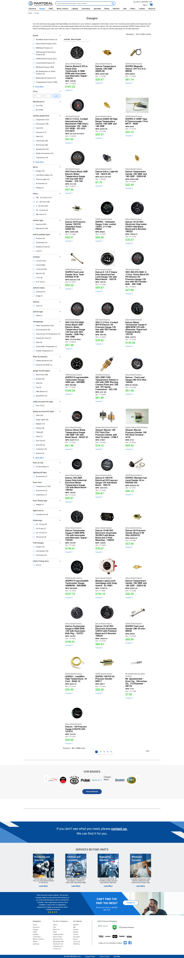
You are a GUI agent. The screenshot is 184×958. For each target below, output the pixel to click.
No (39, 110)
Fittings (39, 188)
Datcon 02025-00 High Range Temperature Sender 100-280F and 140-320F (106, 122)
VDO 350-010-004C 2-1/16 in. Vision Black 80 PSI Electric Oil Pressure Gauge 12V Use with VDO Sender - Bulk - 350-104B (137, 278)
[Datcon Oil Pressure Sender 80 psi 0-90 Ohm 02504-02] (137, 517)
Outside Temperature (44, 351)
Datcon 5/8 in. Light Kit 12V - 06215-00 (106, 172)
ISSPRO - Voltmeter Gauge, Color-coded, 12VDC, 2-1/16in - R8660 (105, 225)
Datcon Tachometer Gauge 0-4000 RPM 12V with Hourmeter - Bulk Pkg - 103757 (76, 630)
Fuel (39, 128)
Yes (39, 106)
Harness (40, 428)
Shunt (39, 436)
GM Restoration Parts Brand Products (46, 53)
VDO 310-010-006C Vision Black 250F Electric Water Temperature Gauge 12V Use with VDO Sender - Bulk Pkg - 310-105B (75, 329)
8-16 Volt (40, 282)
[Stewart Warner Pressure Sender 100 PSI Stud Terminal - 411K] (137, 416)
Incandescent (42, 514)
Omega (75, 930)
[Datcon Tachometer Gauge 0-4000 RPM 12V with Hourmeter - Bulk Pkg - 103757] (77, 612)
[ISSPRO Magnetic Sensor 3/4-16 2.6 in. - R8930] (137, 52)
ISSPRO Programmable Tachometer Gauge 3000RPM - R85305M (76, 583)
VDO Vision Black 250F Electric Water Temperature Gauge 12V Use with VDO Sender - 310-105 (76, 176)
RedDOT (76, 925)
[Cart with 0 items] (151, 4)
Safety (106, 9)
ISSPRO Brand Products (46, 59)
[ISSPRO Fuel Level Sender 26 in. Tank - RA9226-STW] (77, 258)
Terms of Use (104, 956)
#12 (38, 565)
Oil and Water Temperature (46, 347)
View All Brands (92, 792)
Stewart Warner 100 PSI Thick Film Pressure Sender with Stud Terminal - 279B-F (106, 433)
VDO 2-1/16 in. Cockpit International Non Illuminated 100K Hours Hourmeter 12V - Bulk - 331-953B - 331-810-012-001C (76, 125)
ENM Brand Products (44, 48)
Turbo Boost (42, 158)
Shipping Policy (58, 934)
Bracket (40, 379)
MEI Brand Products (45, 67)
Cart (54, 927)
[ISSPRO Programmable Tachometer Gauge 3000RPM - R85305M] (77, 567)
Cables (132, 9)
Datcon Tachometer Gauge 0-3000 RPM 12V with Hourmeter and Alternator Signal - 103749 (76, 535)
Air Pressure (42, 145)
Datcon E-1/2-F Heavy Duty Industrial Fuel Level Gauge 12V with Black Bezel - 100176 (106, 275)
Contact (142, 9)
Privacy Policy (90, 956)
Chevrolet (40, 292)
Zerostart (76, 937)
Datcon (75, 939)
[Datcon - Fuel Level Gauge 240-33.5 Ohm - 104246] (137, 363)
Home (35, 925)
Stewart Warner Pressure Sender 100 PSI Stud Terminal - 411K (136, 433)
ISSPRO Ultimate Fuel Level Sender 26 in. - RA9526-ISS (136, 480)
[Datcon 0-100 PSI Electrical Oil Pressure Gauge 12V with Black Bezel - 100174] (107, 464)
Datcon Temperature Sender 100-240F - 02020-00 (105, 68)
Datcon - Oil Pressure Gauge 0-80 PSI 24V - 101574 (76, 729)
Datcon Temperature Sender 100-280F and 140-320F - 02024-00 (136, 174)
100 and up (41, 537)
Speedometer (42, 149)
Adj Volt (40, 273)
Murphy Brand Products (46, 78)
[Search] (113, 3)
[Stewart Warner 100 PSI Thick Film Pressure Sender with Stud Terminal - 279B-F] (107, 416)
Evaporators (41, 495)
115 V (39, 278)
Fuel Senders (42, 551)
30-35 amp (41, 529)
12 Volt (41, 261)
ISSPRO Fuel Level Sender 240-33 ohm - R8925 (135, 628)
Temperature (42, 120)
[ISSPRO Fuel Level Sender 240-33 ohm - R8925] (137, 612)
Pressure (41, 132)
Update (56, 96)
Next (147, 751)
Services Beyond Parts (92, 849)
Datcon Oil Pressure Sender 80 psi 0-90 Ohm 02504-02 (135, 533)
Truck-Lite (76, 942)
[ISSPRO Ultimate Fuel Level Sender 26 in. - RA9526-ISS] (137, 464)
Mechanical (42, 228)
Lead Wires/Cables (44, 175)
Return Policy (57, 937)
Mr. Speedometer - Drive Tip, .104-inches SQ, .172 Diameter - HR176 (136, 682)
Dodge (39, 296)
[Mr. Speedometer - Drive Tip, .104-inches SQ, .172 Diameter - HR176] (137, 662)
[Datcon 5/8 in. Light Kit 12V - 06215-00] (107, 158)
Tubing (39, 432)
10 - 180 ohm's (43, 202)
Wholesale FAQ (58, 942)
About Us (151, 9)
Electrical (32, 9)
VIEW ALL (76, 944)
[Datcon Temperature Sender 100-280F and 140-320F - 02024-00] (137, 158)
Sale (124, 9)
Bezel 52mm (42, 375)
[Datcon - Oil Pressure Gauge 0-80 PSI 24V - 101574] (77, 713)
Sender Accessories (44, 153)
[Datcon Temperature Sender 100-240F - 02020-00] (107, 52)
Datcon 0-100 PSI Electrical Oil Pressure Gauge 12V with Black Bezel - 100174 (106, 481)
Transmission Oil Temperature (48, 334)
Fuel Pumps (41, 555)
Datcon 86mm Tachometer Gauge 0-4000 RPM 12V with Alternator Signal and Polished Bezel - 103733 (136, 328)
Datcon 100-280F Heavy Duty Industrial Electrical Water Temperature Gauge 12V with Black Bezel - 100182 (76, 484)
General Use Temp (43, 338)
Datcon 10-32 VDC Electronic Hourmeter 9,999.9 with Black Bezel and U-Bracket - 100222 (136, 227)
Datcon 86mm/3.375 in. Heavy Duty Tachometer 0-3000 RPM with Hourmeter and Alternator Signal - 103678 (76, 72)
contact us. (119, 829)
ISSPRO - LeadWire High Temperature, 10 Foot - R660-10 (76, 679)
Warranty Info (58, 939)
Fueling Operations (44, 361)
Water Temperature (45, 326)
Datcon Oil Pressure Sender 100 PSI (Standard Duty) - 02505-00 (75, 225)
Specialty (97, 9)
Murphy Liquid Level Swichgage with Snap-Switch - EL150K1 (106, 583)
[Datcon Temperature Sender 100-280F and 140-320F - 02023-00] (137, 567)
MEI (74, 927)
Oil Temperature (43, 330)
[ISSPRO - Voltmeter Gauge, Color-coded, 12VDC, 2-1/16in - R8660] (107, 208)
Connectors (41, 449)
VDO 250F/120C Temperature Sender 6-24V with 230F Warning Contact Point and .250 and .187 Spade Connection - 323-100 (107, 383)
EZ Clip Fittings (42, 467)
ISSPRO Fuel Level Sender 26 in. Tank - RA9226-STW (75, 274)
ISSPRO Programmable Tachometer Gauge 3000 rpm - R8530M (76, 379)
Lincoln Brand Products (45, 63)
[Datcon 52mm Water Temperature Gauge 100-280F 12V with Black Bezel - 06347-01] (77, 416)
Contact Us (130, 903)
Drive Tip (40, 406)
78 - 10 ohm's (42, 210)
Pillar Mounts (41, 391)
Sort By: (67, 39)
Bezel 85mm (41, 396)
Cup (38, 387)
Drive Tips (40, 441)
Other (39, 136)
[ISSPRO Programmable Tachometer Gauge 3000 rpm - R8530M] (77, 363)
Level (39, 251)
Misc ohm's (41, 214)
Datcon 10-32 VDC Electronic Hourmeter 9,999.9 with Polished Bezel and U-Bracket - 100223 (106, 631)
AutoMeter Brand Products (46, 39)
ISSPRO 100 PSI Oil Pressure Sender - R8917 (104, 679)
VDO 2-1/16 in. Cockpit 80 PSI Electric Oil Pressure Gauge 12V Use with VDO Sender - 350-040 (106, 327)
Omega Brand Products (46, 82)
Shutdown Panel (43, 247)
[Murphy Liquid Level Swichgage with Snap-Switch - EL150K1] (107, 567)
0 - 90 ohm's (42, 206)
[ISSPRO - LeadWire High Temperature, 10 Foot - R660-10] (77, 662)
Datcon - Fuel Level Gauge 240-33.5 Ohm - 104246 (136, 379)
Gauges (42, 9)
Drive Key (40, 445)
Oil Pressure (42, 124)
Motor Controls (62, 9)
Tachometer (42, 141)
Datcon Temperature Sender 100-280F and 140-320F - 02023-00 (136, 583)
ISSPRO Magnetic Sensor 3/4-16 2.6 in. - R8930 (136, 68)
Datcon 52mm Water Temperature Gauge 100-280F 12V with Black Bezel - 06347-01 (76, 433)
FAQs (55, 932)
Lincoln (75, 934)
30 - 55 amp (41, 524)
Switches (116, 9)
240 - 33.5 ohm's (44, 198)
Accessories (41, 183)
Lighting (75, 9)
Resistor (40, 453)
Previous (46, 778)
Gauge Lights (42, 420)
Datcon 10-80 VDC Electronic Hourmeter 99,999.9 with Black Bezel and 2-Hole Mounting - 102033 (106, 535)
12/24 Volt (41, 269)
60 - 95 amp (41, 533)
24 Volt (40, 265)
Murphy (75, 932)
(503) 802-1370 (146, 2)
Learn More (43, 886)
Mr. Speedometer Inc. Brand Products (45, 72)
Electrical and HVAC (44, 365)
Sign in (145, 5)
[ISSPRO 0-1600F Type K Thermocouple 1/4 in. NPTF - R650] (137, 105)
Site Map (117, 956)
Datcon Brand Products (46, 44)
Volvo (39, 306)
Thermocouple (42, 179)
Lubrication (85, 9)
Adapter (40, 424)
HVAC (51, 9)
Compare (68, 90)
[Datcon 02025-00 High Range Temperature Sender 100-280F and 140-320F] (107, 105)
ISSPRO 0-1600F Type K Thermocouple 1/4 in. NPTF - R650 (136, 121)
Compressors (43, 486)
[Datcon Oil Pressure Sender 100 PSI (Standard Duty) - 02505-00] (77, 208)
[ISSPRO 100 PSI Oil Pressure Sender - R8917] (107, 662)
